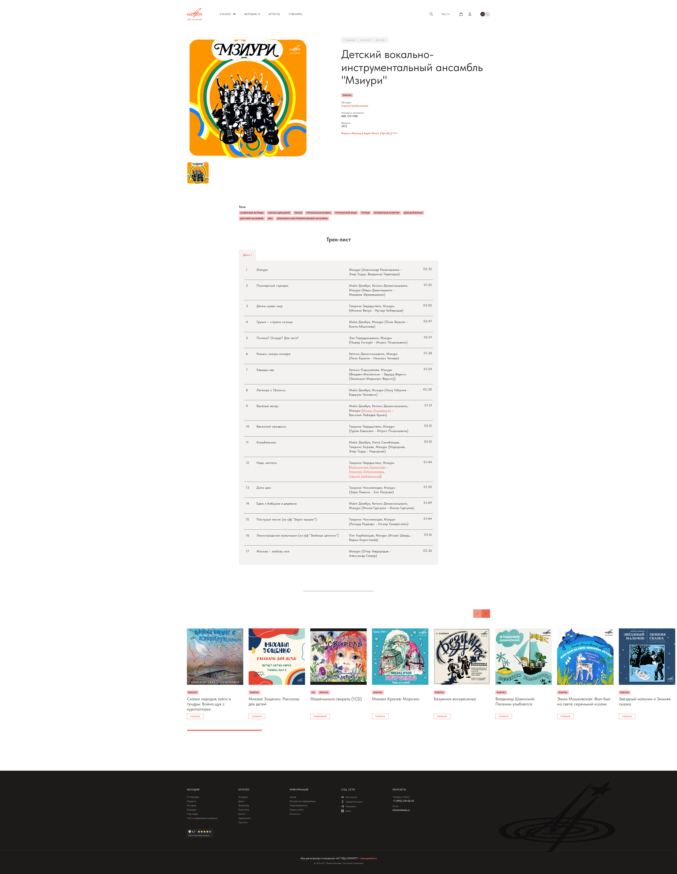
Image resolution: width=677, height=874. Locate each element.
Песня (298, 213)
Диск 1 (247, 255)
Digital (347, 95)
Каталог (365, 40)
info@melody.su (401, 810)
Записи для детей (279, 213)
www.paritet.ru (369, 858)
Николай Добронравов (366, 471)
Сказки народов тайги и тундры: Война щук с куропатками (209, 704)
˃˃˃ (395, 133)
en (443, 14)
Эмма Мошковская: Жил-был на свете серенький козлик (583, 701)
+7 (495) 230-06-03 (403, 801)
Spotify (386, 133)
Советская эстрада (252, 213)
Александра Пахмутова (367, 467)
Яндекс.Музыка (351, 133)
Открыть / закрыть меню (234, 14)
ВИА (270, 218)
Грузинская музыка (318, 213)
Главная (350, 40)
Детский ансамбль (252, 218)
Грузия (365, 213)
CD (313, 692)
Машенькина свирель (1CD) (336, 698)
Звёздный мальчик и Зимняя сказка (645, 701)
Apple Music (371, 133)
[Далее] (486, 613)
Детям (380, 40)
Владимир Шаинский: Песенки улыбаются (515, 701)
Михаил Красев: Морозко (395, 698)
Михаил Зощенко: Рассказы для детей (274, 701)
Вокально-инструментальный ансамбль (302, 218)
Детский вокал (413, 213)
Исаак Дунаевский (377, 410)
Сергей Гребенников (354, 105)
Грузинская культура (387, 213)
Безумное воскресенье (455, 698)
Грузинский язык (346, 213)
